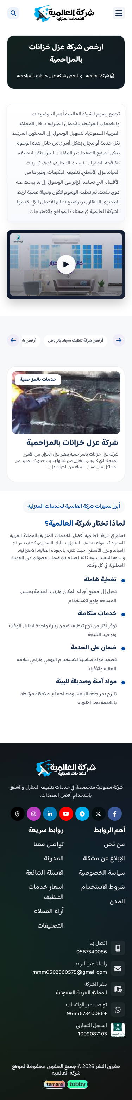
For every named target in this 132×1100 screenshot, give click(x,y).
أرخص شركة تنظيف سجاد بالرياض (75, 340)
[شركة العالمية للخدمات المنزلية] (64, 13)
